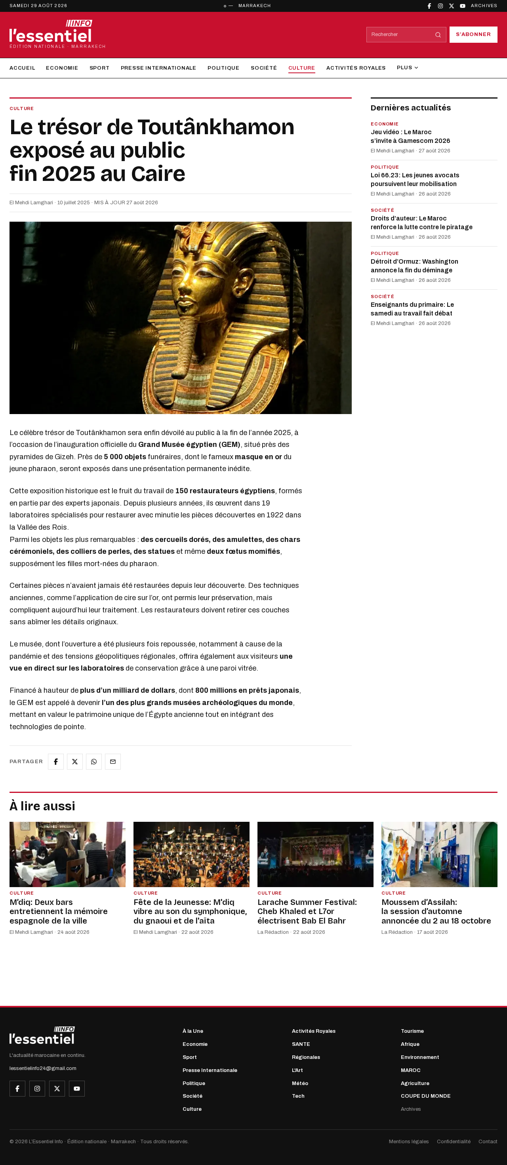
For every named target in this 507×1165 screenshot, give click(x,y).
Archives (484, 5)
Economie (62, 68)
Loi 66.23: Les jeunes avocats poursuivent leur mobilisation (415, 180)
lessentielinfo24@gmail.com (43, 1068)
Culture (301, 68)
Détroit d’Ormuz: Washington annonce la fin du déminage (414, 266)
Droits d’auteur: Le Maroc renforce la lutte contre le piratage (422, 223)
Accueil (22, 68)
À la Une (193, 1031)
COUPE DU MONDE (426, 1096)
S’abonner (473, 34)
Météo (300, 1083)
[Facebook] (429, 6)
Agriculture (415, 1083)
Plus (404, 67)
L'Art (297, 1070)
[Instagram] (440, 6)
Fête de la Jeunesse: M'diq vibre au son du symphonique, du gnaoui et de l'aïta (190, 911)
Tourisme (412, 1031)
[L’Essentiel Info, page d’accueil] (42, 1035)
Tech (298, 1096)
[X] (451, 6)
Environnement (420, 1057)
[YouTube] (462, 6)
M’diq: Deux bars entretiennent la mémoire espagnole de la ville (59, 911)
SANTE (301, 1044)
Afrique (410, 1044)
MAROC (411, 1070)
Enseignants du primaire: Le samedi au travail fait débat (412, 309)
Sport (100, 68)
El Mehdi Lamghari (31, 202)
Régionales (306, 1057)
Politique (224, 68)
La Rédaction (273, 932)
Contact (487, 1141)
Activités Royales (356, 68)
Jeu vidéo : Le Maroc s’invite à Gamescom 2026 (410, 136)
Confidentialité (454, 1141)
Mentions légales (409, 1141)
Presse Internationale (158, 68)
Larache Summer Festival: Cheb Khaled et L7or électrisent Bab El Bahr (307, 911)
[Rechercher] (438, 35)
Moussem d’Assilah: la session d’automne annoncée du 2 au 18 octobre (436, 911)
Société (264, 68)
